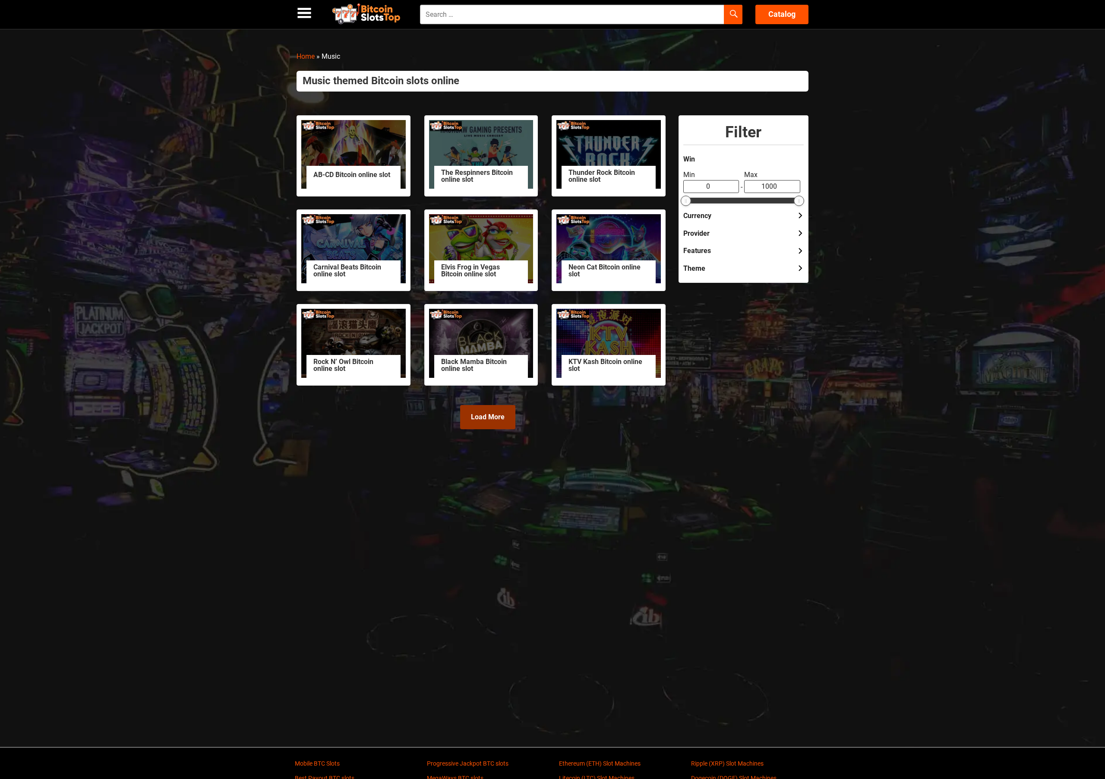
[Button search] (733, 15)
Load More (488, 417)
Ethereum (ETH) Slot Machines (600, 763)
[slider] (686, 201)
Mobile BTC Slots (317, 763)
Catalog (782, 14)
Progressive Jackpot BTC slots (467, 763)
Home (306, 56)
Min (689, 175)
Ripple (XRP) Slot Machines (727, 763)
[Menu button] (304, 13)
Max (751, 175)
